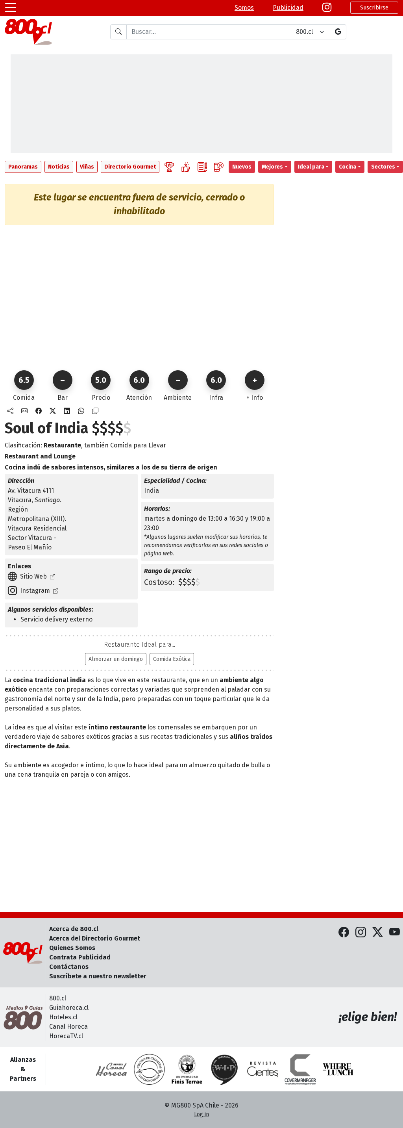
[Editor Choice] (169, 166)
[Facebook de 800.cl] (343, 932)
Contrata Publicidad (80, 957)
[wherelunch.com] (338, 1069)
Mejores (272, 166)
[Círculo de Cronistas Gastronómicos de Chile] (149, 1069)
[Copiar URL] (95, 411)
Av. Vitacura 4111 (31, 490)
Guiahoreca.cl (69, 1007)
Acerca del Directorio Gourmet (94, 938)
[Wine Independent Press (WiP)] (224, 1069)
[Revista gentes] (262, 1069)
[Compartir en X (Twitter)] (52, 411)
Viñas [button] (87, 166)
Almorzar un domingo (116, 659)
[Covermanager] (300, 1069)
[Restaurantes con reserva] (219, 166)
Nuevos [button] (241, 166)
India (151, 490)
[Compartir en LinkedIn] (66, 411)
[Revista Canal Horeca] (111, 1069)
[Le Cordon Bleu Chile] (187, 1069)
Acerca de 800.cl (73, 929)
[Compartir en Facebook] (38, 411)
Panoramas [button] (23, 166)
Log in (201, 1114)
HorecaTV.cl (66, 1036)
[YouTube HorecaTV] (394, 932)
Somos (244, 7)
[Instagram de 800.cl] (360, 932)
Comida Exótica (171, 659)
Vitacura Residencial (37, 528)
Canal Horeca (68, 1026)
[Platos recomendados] (185, 166)
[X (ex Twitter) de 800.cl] (377, 932)
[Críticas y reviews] (202, 166)
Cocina (347, 166)
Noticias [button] (59, 166)
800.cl (57, 998)
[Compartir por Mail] (24, 411)
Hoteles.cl (63, 1017)
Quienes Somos (72, 948)
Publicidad (288, 7)
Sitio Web (33, 576)
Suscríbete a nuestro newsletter (97, 976)
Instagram (35, 590)
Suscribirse (374, 7)
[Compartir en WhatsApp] (81, 411)
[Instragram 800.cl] (326, 8)
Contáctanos (69, 966)
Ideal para (311, 166)
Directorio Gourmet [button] (130, 166)
